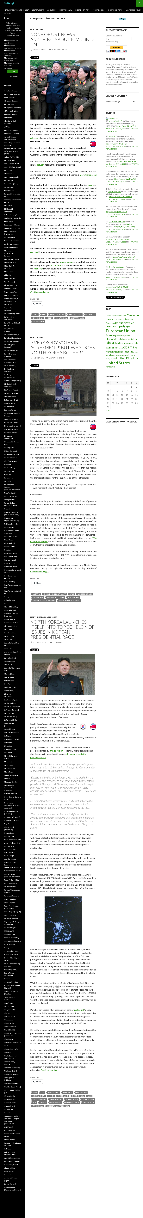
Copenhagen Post (10, 292)
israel (128, 339)
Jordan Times (9, 665)
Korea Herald (9, 677)
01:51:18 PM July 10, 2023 (116, 146)
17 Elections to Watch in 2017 (17, 10)
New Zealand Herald (11, 820)
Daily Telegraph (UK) (11, 350)
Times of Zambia (10, 1103)
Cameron (133, 315)
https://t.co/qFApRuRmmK (123, 257)
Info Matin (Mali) (10, 610)
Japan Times (8, 649)
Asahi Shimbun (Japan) (12, 167)
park (89, 1096)
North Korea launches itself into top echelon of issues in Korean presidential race (62, 629)
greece (127, 335)
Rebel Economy (10, 915)
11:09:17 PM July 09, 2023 (116, 229)
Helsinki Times (9, 563)
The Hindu (8, 1052)
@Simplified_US (115, 121)
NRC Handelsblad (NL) (12, 840)
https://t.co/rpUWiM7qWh (124, 179)
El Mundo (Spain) (10, 433)
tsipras (113, 359)
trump (108, 359)
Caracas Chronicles (11, 241)
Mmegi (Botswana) (11, 775)
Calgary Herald (9, 237)
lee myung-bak (39, 1096)
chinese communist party (55, 594)
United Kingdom (127, 358)
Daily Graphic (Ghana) (12, 314)
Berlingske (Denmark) (12, 218)
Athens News (9, 174)
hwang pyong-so (57, 315)
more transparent (88, 174)
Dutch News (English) (12, 400)
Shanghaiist (8, 948)
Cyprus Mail (8, 304)
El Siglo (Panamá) (10, 451)
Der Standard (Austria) (12, 381)
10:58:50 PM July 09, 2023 (116, 242)
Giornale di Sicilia (10, 536)
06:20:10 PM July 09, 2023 (116, 277)
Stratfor (7, 979)
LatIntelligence (9, 729)
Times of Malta (9, 1099)
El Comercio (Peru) (11, 422)
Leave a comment (59, 50)
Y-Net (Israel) (9, 1171)
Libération (8, 746)
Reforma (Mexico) (11, 918)
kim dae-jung (53, 1092)
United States (118, 362)
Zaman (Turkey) (10, 1184)
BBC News (8, 206)
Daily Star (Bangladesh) (12, 338)
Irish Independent (10, 626)
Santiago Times (10, 934)
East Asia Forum (10, 410)
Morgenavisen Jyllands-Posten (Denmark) (10, 787)
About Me (51, 10)
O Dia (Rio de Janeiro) (12, 843)
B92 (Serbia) (8, 180)
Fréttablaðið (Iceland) (12, 524)
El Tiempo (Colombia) (12, 454)
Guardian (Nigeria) (11, 553)
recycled (34, 251)
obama (128, 347)
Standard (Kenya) (10, 970)
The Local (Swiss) (10, 1071)
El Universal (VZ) (10, 461)
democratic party (115, 326)
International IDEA (11, 623)
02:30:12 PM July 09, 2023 (116, 290)
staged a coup (66, 262)
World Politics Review (12, 1161)
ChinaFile (7, 275)
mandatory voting (55, 597)
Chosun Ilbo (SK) (10, 278)
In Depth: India (98, 10)
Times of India (9, 1096)
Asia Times (8, 170)
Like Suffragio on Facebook (121, 422)
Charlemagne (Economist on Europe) (9, 253)
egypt (128, 327)
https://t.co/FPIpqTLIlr (126, 126)
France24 (7, 509)
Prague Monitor (10, 899)
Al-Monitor (8, 118)
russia (128, 351)
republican (118, 352)
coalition (131, 319)
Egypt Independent (11, 419)
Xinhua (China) (9, 1168)
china (35, 315)
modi (121, 348)
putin (111, 351)
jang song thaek (85, 594)
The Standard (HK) (11, 1083)
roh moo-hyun (88, 1099)
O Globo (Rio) (9, 846)
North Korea (36, 29)
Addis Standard (10, 97)
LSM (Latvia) (8, 753)
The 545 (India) (9, 1016)
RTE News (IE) (9, 931)
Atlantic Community (11, 177)
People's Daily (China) (12, 880)
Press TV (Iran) (9, 902)
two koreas (38, 1106)
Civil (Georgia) (9, 282)
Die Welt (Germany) (11, 393)
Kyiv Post (7, 684)
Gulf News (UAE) (10, 557)
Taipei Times (9, 1003)
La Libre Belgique (10, 703)
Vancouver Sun (9, 1130)
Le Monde (8, 742)
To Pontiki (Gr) (9, 1106)
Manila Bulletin (9, 768)
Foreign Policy (9, 500)
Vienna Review (9, 1140)
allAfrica (7, 127)
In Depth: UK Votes (115, 10)
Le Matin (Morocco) (11, 739)
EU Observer (9, 471)
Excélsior (7, 481)
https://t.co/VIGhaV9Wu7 (117, 239)
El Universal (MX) (10, 458)
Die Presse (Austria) (11, 390)
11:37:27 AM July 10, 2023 (116, 199)
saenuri (43, 1103)
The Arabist (8, 1020)
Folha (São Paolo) (10, 496)
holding (48, 164)
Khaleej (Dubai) (10, 674)
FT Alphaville (9, 527)
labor (137, 339)
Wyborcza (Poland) (11, 1165)
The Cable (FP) (9, 1030)
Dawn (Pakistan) (10, 366)
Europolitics (8, 478)
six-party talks (77, 318)
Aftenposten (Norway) (12, 108)
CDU (115, 319)
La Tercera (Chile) (10, 720)
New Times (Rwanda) (12, 817)
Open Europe (9, 856)
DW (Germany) (10, 403)
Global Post (8, 540)
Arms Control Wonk (11, 164)
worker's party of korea (69, 601)
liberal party (125, 343)
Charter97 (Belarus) (11, 259)
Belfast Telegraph (10, 215)
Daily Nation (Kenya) (11, 335)
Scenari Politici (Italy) (12, 938)
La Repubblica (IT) (10, 717)
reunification (72, 1099)
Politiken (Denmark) (11, 896)
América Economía (11, 130)
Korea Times (9, 681)
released (34, 138)
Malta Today (8, 765)
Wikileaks (7, 1149)
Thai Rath (7, 1013)
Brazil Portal (8, 221)
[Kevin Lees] (112, 118)
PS (107, 352)
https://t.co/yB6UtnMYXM (117, 287)
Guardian (7, 550)
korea (49, 318)
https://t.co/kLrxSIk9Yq (124, 226)
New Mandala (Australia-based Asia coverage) (12, 805)
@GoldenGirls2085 (117, 221)
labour (110, 342)
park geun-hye (56, 1099)
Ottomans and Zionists (12, 871)
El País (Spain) (9, 448)
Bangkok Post (9, 190)
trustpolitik (78, 1009)
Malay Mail (8, 762)
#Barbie (128, 224)
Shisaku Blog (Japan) (11, 951)
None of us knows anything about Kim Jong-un (62, 39)
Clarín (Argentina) (10, 285)
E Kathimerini (9, 407)
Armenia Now (9, 160)
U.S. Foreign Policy (133, 10)
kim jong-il (90, 315)
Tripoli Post (8, 1113)
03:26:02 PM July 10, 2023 (116, 129)
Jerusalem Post (10, 658)
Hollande (111, 339)
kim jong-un (38, 318)
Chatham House (10, 262)
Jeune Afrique (9, 661)
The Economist (10, 1046)
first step (38, 268)
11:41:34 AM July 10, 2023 (116, 182)
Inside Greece (9, 619)
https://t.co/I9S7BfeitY (127, 161)
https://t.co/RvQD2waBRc (120, 196)
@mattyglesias (114, 191)
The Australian (9, 1023)
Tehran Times (9, 1006)
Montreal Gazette (10, 782)
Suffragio (9, 3)
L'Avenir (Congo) (10, 687)
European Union (120, 330)
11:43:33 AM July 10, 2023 (116, 164)
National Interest (10, 794)
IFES (5, 603)
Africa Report (9, 104)
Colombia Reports (10, 288)
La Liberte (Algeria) (11, 700)
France (110, 335)
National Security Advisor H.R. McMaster (11, 65)
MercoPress (9, 772)
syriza (128, 355)
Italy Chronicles (10, 633)
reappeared (90, 231)
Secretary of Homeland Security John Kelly (11, 53)
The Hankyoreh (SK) (11, 1049)
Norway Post (9, 833)
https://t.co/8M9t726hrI (116, 144)
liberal (117, 343)
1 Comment (58, 642)
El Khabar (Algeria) (11, 429)
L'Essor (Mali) (9, 691)
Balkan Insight (9, 187)
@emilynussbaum (116, 267)
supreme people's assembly (44, 601)
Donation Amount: (114, 35)
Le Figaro (7, 736)
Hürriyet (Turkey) (10, 597)
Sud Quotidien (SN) (11, 982)
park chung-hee (39, 1099)
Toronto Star (8, 1109)
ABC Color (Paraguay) (12, 94)
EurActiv (7, 474)
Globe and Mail (9, 543)
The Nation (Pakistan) (12, 1074)
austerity (113, 316)
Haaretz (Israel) (10, 560)
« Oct (108, 410)
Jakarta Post (8, 639)
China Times (9, 272)
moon (51, 1096)
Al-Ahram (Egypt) (10, 114)
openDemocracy (10, 859)
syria (123, 355)
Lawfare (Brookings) (11, 732)
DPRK (43, 315)
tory (133, 355)
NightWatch (8, 824)
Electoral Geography (11, 468)
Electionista (8, 464)
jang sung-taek (75, 315)
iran (124, 339)
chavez (120, 319)
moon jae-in (63, 1096)
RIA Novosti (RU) (10, 928)
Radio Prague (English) (12, 912)
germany (119, 335)
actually (40, 164)
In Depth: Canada (82, 10)
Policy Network (10, 887)
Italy (132, 339)
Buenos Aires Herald (12, 228)
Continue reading (39, 292)
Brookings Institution (12, 225)
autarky (36, 594)
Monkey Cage (9, 779)
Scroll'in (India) (9, 944)
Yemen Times (9, 1175)
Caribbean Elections (11, 244)
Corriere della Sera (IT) (12, 295)
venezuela (110, 366)
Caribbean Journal (11, 247)
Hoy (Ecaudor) (9, 582)
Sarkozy (135, 352)
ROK (34, 1103)
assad (108, 316)
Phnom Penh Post (10, 883)
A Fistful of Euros (10, 91)
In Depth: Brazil (65, 10)
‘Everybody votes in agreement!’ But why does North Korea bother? (62, 347)
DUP (42, 1092)
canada (110, 318)
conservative (124, 323)
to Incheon (56, 265)
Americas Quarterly (11, 133)
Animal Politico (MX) (11, 157)
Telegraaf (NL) (9, 1010)
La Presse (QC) (9, 713)
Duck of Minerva (10, 397)
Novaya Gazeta (9, 836)
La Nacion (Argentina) (12, 706)
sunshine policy (72, 1103)
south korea (38, 321)
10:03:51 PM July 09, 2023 (116, 259)
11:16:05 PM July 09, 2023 (116, 214)
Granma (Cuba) (10, 546)
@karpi (112, 136)
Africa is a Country (11, 101)
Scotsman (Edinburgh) (12, 941)
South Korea (50, 617)
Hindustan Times (10, 567)
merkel (113, 347)
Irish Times (8, 629)
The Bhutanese (10, 1026)
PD (136, 348)
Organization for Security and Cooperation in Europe (12, 864)
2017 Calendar (38, 10)
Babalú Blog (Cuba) (11, 184)
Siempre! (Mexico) (11, 954)
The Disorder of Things (12, 1042)
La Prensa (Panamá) (11, 710)
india (120, 339)
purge (91, 184)
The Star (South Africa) (12, 1087)
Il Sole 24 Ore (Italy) (11, 607)
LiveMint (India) (10, 749)
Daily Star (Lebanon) (11, 341)
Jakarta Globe (9, 636)
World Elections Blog (12, 1158)
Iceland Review (9, 600)
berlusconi (121, 315)
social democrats (113, 355)
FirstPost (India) (10, 493)
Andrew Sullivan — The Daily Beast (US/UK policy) (12, 151)
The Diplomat (9, 1039)
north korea (61, 318)
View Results (13, 77)
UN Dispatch (8, 1127)
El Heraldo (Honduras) (12, 426)
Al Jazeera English (11, 111)
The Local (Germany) (12, 1068)
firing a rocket (56, 750)
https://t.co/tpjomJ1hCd (116, 211)
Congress (110, 323)
